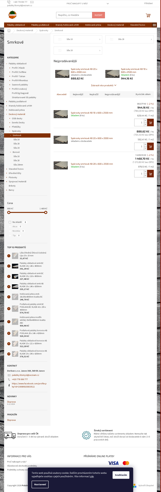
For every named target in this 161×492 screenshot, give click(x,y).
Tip (16, 235)
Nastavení (40, 484)
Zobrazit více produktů (102, 85)
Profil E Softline (19, 72)
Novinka (18, 231)
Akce (17, 226)
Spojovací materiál (17, 181)
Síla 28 (16, 143)
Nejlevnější (78, 94)
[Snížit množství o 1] (145, 124)
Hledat (98, 15)
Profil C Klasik (18, 67)
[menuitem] (16, 25)
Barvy (11, 190)
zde (92, 476)
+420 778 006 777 (20, 379)
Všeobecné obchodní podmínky (22, 465)
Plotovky (13, 177)
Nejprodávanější (112, 94)
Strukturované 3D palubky (24, 97)
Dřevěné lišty (15, 173)
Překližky (16, 126)
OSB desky (17, 118)
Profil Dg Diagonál (20, 93)
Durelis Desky (18, 122)
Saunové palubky (20, 84)
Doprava (11, 401)
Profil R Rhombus (20, 80)
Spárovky (16, 131)
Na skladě (19, 222)
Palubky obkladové (18, 63)
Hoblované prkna (17, 110)
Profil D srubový (19, 89)
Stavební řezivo (16, 169)
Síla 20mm (18, 164)
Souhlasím (121, 475)
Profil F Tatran (18, 76)
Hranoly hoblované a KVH (20, 105)
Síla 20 (16, 148)
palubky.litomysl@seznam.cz (25, 375)
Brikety (12, 185)
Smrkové (17, 135)
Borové (16, 152)
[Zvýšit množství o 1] (145, 120)
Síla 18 (16, 139)
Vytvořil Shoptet (146, 485)
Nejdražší (94, 94)
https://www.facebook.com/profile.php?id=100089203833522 (29, 385)
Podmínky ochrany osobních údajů (23, 469)
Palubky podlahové (18, 101)
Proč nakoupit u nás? (77, 3)
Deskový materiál (17, 114)
